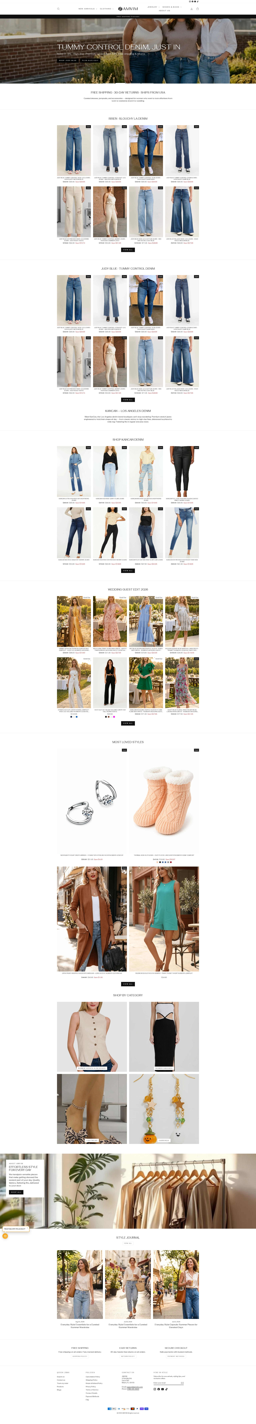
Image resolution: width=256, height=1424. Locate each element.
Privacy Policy (91, 1387)
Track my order (62, 1383)
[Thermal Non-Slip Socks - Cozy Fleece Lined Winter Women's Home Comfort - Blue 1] (163, 862)
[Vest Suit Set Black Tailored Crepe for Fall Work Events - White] (111, 717)
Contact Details (91, 1393)
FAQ (87, 1400)
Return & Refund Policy (94, 1383)
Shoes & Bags (171, 7)
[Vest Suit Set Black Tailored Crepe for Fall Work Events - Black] (106, 717)
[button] (15, 1229)
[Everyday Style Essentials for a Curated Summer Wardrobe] (80, 1284)
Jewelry (153, 7)
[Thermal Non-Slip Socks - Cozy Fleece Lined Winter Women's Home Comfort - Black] (160, 862)
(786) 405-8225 (133, 1389)
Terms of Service (92, 1390)
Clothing (106, 9)
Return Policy (128, 1356)
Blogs (59, 1390)
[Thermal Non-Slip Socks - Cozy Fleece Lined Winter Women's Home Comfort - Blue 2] (165, 862)
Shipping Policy (80, 1356)
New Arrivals (87, 9)
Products (60, 1387)
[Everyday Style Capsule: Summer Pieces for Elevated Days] (176, 1284)
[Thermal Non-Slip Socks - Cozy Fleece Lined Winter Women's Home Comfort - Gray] (168, 862)
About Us (164, 11)
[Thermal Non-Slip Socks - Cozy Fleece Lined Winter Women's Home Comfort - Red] (171, 862)
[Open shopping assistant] (5, 1236)
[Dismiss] (27, 1228)
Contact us (61, 1380)
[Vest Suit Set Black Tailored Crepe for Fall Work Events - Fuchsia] (114, 717)
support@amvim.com (135, 1387)
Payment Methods (176, 1356)
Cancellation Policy (93, 1377)
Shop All (16, 1192)
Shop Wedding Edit (165, 60)
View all (128, 250)
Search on (60, 1377)
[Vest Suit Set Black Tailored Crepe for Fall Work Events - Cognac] (109, 717)
